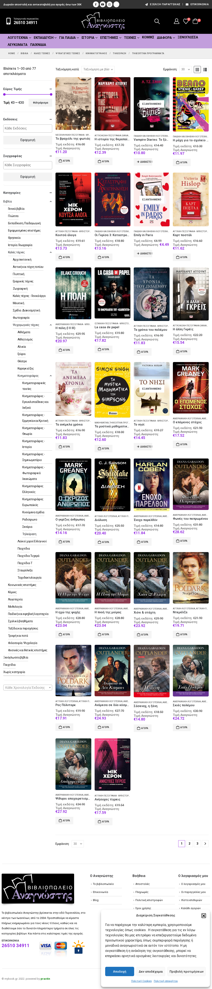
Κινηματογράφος (28, 375)
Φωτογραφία (21, 317)
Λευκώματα (18, 45)
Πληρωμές (141, 892)
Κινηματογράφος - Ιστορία (33, 444)
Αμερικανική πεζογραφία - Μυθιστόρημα (77, 324)
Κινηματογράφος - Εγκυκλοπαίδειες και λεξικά (35, 401)
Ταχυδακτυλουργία (29, 577)
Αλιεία (22, 346)
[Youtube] (103, 4)
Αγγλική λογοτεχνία (106, 516)
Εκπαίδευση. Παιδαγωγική (24, 223)
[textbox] (29, 128)
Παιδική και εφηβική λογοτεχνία (151, 136)
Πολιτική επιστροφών (149, 900)
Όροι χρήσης (143, 908)
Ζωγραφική (20, 288)
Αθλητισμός (25, 339)
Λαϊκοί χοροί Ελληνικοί (32, 541)
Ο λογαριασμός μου (193, 883)
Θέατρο (22, 361)
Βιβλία (7, 201)
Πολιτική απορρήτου (166, 981)
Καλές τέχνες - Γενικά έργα (29, 296)
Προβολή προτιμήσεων (187, 971)
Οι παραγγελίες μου (193, 892)
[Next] (205, 843)
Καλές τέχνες (16, 252)
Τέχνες (130, 38)
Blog (96, 900)
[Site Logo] (103, 21)
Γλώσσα (13, 216)
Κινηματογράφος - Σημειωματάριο (33, 457)
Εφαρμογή (27, 140)
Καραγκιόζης (26, 368)
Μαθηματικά (102, 423)
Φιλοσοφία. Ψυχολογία (22, 643)
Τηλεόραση (29, 534)
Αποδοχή (119, 971)
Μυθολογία (15, 606)
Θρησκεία (14, 237)
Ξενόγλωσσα (188, 37)
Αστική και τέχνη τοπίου (28, 266)
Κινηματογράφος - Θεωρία (33, 430)
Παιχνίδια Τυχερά (28, 555)
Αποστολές (142, 883)
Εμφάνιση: (170, 69)
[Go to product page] (73, 103)
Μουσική (18, 303)
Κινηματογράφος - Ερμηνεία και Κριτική (35, 417)
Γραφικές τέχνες (23, 281)
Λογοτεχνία (18, 38)
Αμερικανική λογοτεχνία (187, 418)
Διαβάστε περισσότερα (146, 161)
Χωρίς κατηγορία (14, 672)
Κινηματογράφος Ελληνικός (32, 489)
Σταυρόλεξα (25, 570)
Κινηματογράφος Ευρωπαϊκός (32, 502)
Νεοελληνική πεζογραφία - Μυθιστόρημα (78, 135)
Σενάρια (27, 526)
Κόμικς (148, 37)
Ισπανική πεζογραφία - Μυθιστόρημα (115, 323)
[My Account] (176, 21)
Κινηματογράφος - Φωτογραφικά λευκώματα (33, 473)
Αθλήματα (24, 332)
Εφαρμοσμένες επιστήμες (24, 230)
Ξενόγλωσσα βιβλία (15, 657)
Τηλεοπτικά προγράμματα (124, 423)
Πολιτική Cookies (141, 981)
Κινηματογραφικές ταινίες (34, 385)
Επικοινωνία (199, 4)
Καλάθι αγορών (191, 908)
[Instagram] (109, 4)
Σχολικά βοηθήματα (20, 621)
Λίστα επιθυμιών (191, 900)
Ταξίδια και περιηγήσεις (23, 628)
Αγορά (66, 160)
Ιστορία (88, 38)
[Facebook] (96, 4)
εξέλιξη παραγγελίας (165, 4)
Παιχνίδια (38, 45)
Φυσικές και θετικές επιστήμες (27, 650)
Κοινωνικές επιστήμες (22, 585)
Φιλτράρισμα (40, 102)
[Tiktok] (116, 4)
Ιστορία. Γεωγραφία (20, 245)
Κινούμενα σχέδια (33, 512)
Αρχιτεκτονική (22, 259)
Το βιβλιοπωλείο (103, 883)
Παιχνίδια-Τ (25, 563)
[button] (204, 915)
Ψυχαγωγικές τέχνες (26, 325)
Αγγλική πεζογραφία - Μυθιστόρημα (74, 231)
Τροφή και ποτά (18, 635)
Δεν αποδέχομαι (151, 971)
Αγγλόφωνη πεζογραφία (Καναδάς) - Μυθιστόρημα (122, 135)
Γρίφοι (22, 354)
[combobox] (27, 687)
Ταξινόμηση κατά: (67, 69)
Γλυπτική (18, 274)
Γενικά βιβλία (16, 208)
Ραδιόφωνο (29, 519)
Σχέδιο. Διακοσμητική (26, 310)
